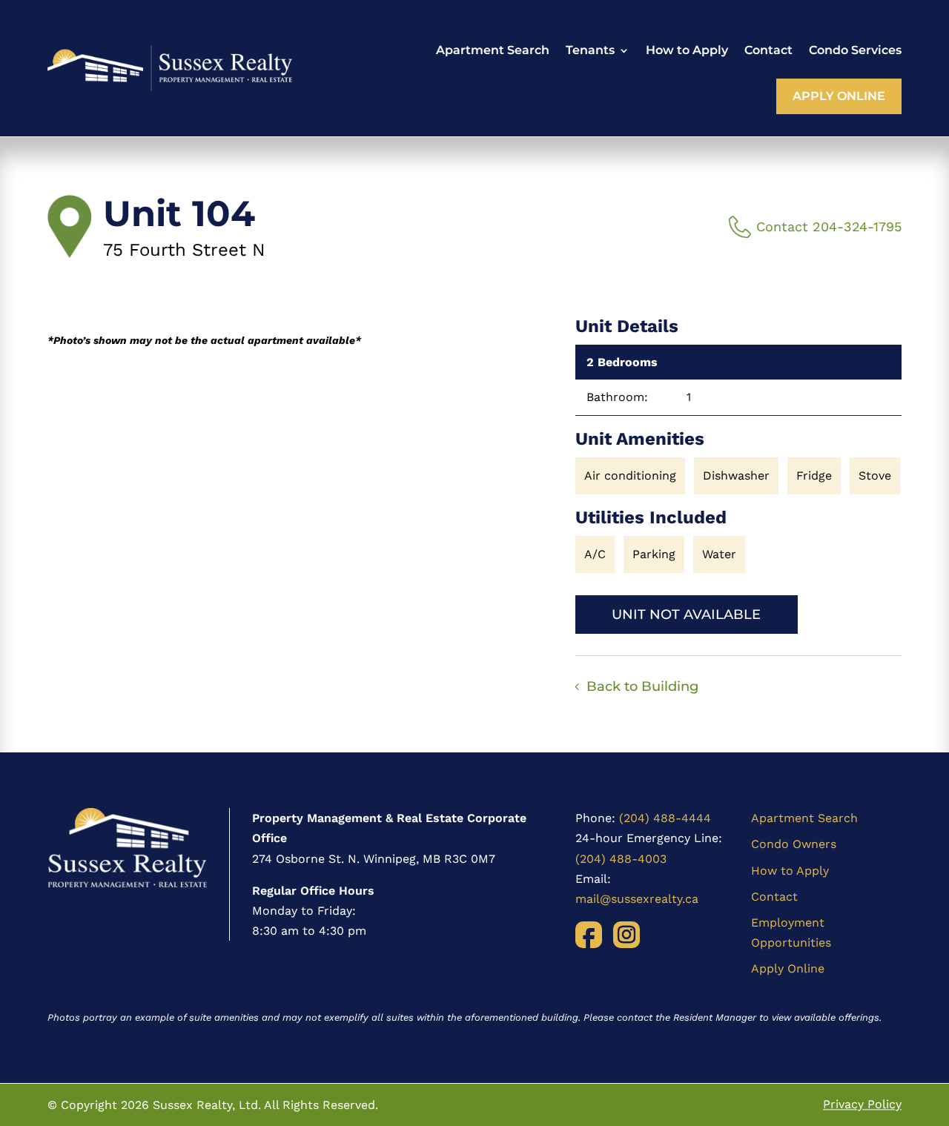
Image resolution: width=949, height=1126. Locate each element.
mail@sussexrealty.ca (636, 899)
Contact (768, 50)
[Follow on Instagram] (626, 934)
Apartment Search (492, 50)
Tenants (590, 50)
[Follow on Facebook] (588, 934)
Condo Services (855, 50)
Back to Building (642, 686)
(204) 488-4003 (621, 859)
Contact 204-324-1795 (829, 226)
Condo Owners (793, 844)
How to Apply (687, 50)
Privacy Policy (862, 1105)
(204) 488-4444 (665, 818)
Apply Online (839, 96)
